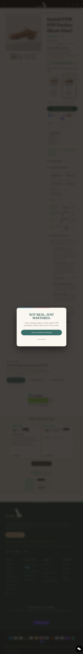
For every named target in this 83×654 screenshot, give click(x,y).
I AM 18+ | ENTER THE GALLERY (41, 332)
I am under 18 (42, 339)
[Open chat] (79, 648)
